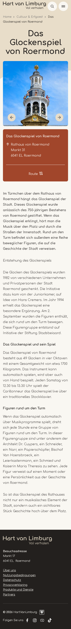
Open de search (52, 6)
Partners (9, 594)
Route (33, 174)
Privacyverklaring (15, 584)
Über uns (9, 570)
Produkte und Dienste (18, 589)
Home (7, 16)
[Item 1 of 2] (35, 93)
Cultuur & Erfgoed (30, 16)
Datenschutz (12, 580)
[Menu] (63, 6)
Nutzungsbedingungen (19, 575)
